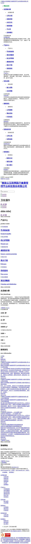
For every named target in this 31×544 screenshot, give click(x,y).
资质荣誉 (9, 26)
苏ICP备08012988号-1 (16, 531)
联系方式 (9, 158)
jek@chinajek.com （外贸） (23, 470)
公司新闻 (9, 110)
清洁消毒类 (10, 55)
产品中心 (6, 45)
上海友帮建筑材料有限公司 (8, 537)
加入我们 (9, 165)
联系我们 (6, 152)
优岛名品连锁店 (24, 542)
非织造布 (9, 68)
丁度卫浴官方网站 (19, 541)
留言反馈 (9, 161)
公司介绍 (9, 15)
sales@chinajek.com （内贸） (8, 470)
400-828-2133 (15, 467)
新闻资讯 (6, 103)
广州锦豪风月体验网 (8, 541)
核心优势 (9, 87)
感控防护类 (10, 62)
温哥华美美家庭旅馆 (14, 542)
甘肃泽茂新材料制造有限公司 (10, 539)
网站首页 (6, 6)
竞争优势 (6, 81)
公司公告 (9, 136)
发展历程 (9, 19)
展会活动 (9, 113)
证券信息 (9, 139)
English (2, 2)
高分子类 (9, 65)
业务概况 (9, 32)
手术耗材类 (10, 51)
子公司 (9, 29)
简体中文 (3, 178)
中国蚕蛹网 (22, 539)
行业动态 (9, 116)
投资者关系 (7, 129)
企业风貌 (9, 91)
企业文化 (9, 22)
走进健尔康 (7, 9)
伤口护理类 (10, 58)
